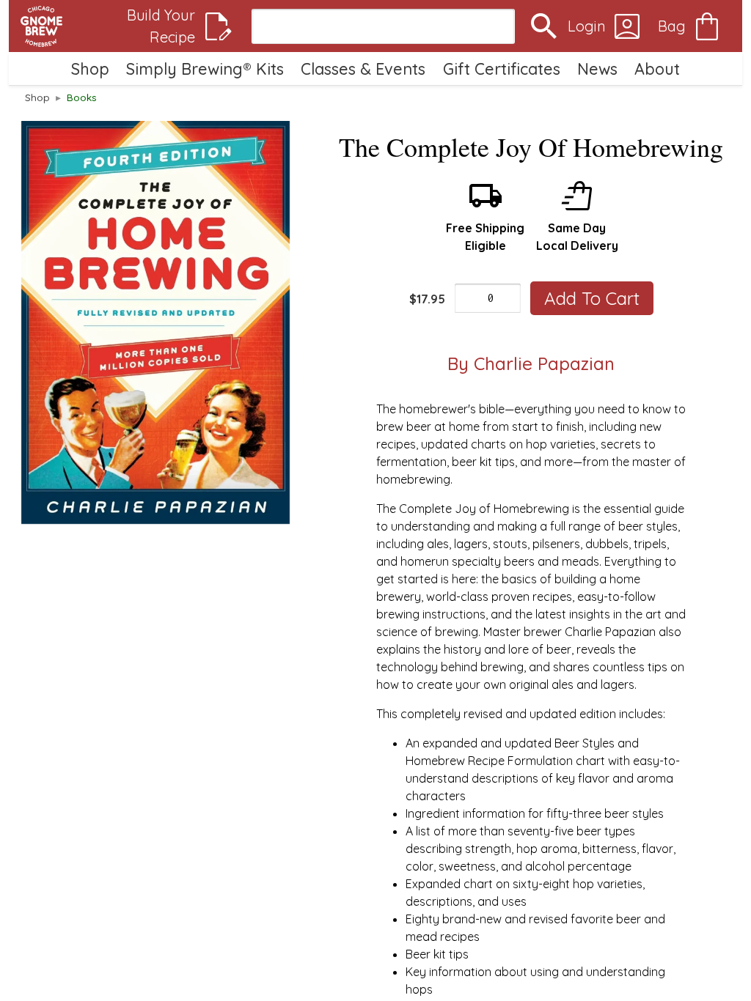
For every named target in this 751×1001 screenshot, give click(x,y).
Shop (90, 68)
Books (82, 97)
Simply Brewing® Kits (205, 68)
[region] (155, 322)
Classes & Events (363, 68)
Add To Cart (592, 298)
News (597, 68)
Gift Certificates (501, 68)
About (657, 68)
